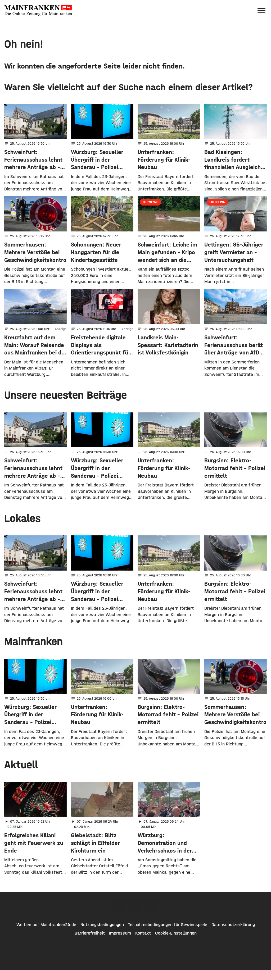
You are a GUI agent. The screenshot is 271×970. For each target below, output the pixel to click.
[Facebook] (119, 906)
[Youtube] (151, 906)
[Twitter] (135, 906)
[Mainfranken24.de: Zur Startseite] (38, 10)
